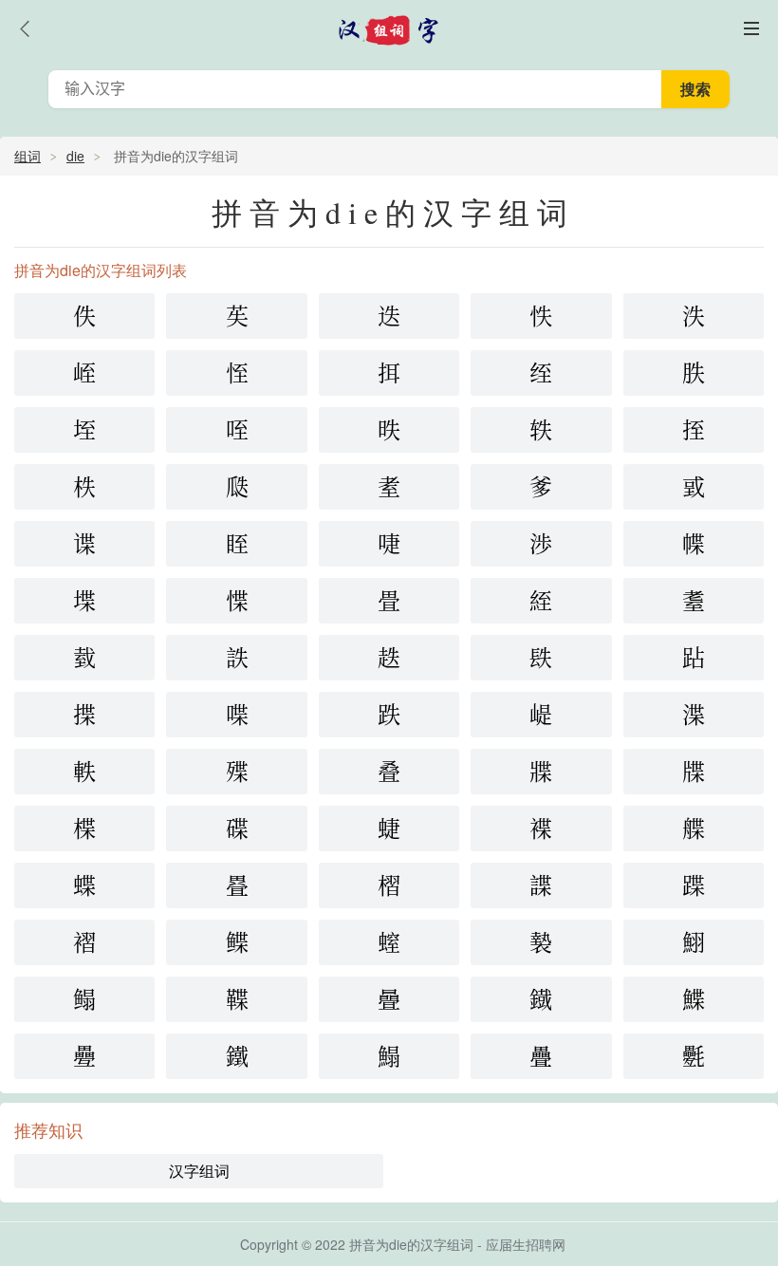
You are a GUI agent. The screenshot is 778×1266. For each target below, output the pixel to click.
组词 (27, 155)
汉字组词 (199, 1171)
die (75, 155)
